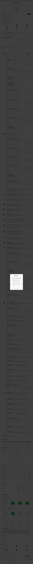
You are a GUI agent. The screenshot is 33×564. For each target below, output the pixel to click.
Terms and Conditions (16, 288)
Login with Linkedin (17, 280)
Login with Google (17, 282)
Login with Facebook (17, 284)
